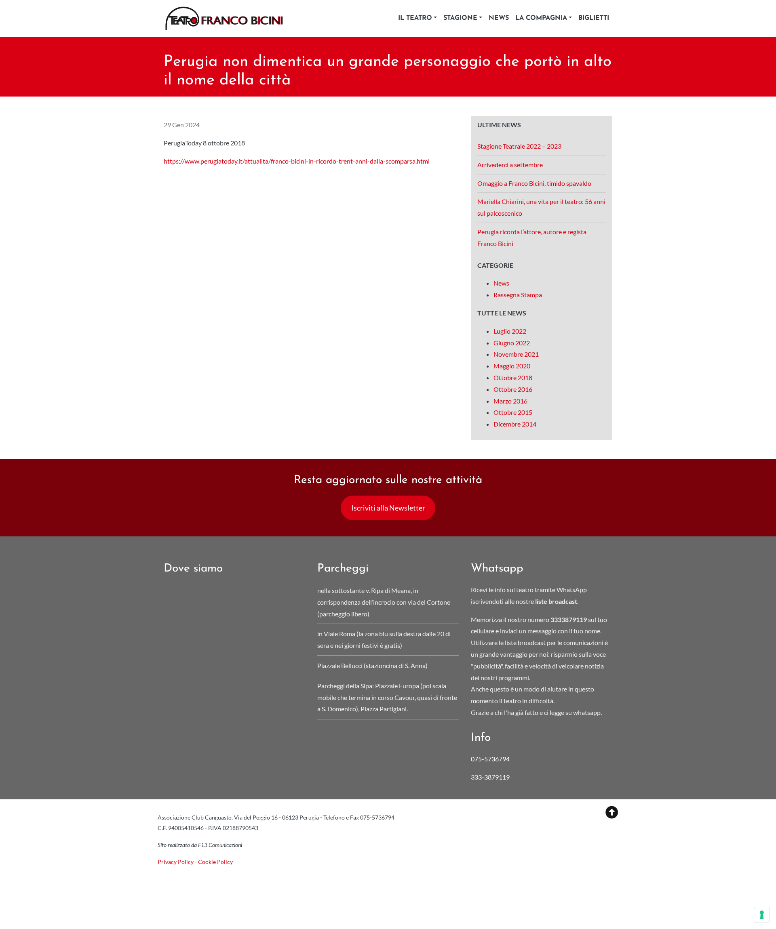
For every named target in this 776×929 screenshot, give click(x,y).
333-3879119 (491, 777)
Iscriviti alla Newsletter (388, 507)
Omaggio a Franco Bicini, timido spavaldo (535, 183)
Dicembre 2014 (514, 424)
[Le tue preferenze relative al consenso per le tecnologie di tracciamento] (762, 915)
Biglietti (593, 18)
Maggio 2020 (511, 366)
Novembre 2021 (516, 354)
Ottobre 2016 (512, 389)
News (499, 18)
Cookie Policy (215, 861)
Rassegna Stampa (517, 294)
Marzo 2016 (510, 401)
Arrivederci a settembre (510, 164)
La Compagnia (541, 18)
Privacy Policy (176, 861)
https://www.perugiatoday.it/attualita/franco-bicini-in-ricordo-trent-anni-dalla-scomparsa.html (297, 161)
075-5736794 (490, 759)
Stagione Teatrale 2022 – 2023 (519, 146)
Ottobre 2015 (512, 412)
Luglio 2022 (509, 331)
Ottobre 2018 (512, 377)
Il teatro (415, 18)
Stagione (460, 18)
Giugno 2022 (511, 343)
